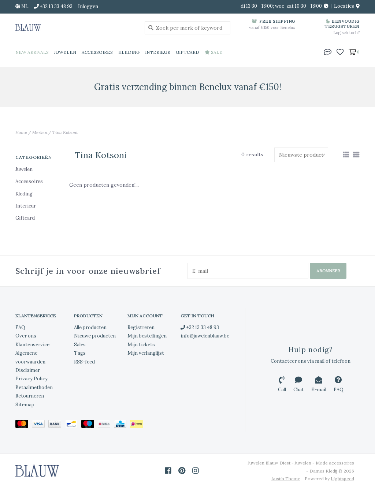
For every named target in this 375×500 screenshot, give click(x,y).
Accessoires (97, 52)
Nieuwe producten (95, 336)
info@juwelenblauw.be (205, 336)
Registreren (141, 327)
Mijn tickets (141, 345)
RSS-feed (84, 362)
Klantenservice (32, 345)
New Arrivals (32, 52)
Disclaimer (27, 370)
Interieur (157, 52)
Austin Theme (285, 478)
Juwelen (65, 52)
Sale (216, 52)
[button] (328, 51)
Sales (80, 345)
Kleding (129, 52)
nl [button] (24, 6)
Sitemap (24, 405)
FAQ (20, 327)
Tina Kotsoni (65, 132)
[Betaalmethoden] (23, 425)
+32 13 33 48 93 (202, 327)
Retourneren (29, 396)
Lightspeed (342, 478)
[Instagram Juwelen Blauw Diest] (195, 470)
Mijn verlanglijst (145, 353)
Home (21, 132)
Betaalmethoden (34, 387)
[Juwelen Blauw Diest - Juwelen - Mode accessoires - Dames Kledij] (74, 27)
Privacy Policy (31, 379)
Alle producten (90, 327)
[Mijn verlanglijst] (340, 51)
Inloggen (88, 6)
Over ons (25, 336)
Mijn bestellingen (147, 336)
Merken (39, 132)
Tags (80, 353)
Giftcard (187, 52)
